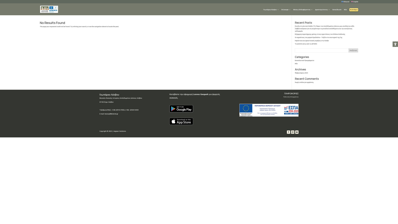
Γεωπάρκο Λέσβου (270, 10)
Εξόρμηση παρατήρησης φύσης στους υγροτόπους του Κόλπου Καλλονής (320, 34)
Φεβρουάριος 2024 (301, 73)
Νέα (345, 10)
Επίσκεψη (285, 10)
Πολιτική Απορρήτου (290, 97)
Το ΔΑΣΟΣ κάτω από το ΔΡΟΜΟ (306, 44)
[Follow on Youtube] (296, 132)
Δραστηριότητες (321, 10)
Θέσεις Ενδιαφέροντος (302, 10)
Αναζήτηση (353, 50)
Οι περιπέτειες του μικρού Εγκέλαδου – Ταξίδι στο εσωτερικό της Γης (318, 37)
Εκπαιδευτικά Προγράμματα (304, 60)
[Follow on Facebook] (288, 132)
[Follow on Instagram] (292, 132)
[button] (395, 44)
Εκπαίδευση (336, 10)
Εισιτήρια (353, 10)
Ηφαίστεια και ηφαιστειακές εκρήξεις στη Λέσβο (312, 40)
